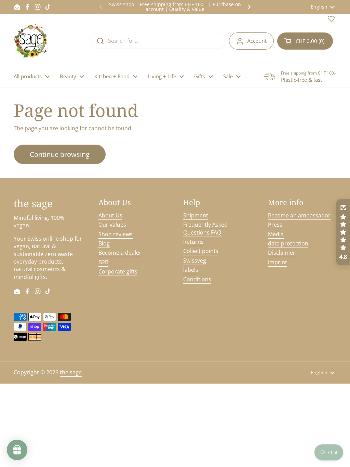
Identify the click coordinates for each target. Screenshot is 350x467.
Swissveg (194, 260)
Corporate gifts (117, 271)
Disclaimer (281, 252)
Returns (193, 241)
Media (276, 234)
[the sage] (31, 41)
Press (275, 224)
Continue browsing (60, 154)
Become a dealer (120, 252)
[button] (305, 41)
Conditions (197, 279)
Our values (112, 224)
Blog (104, 243)
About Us (110, 215)
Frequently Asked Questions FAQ (205, 228)
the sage (71, 372)
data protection (288, 243)
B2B (103, 262)
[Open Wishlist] (331, 20)
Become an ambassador (299, 215)
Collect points (200, 251)
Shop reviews (115, 234)
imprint (277, 262)
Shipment (195, 215)
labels (190, 269)
